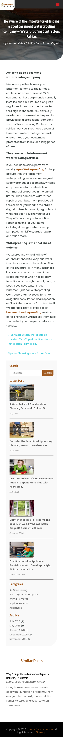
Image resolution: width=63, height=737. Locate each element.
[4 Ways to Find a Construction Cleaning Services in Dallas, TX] (22, 393)
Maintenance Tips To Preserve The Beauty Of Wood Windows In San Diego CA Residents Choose (30, 524)
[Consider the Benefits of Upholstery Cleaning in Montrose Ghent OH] (22, 430)
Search (48, 373)
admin (11, 43)
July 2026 (15, 621)
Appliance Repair (19, 603)
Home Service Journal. (41, 729)
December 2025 (19, 634)
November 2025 (18, 639)
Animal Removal (19, 599)
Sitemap (41, 732)
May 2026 (15, 625)
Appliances (16, 607)
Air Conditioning (18, 590)
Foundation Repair (48, 43)
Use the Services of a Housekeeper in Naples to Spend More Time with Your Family (31, 482)
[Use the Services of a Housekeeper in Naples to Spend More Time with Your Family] (22, 467)
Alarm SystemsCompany (24, 594)
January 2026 (17, 630)
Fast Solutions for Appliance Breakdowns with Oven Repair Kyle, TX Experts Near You (30, 565)
